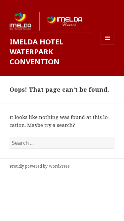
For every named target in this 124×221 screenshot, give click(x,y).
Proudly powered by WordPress (40, 166)
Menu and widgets (107, 44)
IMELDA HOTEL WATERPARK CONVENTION (36, 51)
